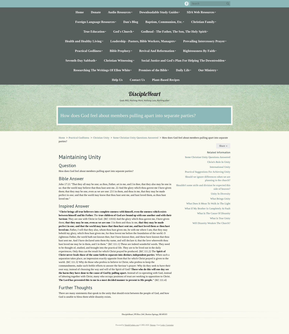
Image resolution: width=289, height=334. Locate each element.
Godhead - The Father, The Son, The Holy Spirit (174, 31)
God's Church (122, 31)
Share (222, 145)
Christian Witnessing (118, 60)
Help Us (117, 80)
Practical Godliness (88, 51)
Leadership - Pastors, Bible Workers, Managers (142, 41)
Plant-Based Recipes (166, 80)
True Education (94, 31)
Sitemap (153, 325)
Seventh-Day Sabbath (80, 60)
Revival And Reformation (156, 51)
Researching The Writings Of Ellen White (101, 70)
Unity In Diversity (220, 193)
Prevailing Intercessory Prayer (204, 41)
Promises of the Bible (153, 70)
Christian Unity (101, 137)
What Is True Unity (220, 218)
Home (80, 12)
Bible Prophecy (120, 51)
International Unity (220, 167)
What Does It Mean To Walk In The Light (208, 203)
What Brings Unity (220, 198)
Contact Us (137, 80)
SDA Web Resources (200, 12)
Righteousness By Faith (199, 51)
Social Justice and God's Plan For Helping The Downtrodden (182, 60)
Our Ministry (207, 70)
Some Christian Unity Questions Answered (135, 137)
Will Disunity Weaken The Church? (211, 223)
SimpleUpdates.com (132, 325)
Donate (96, 12)
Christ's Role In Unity (218, 162)
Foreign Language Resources (95, 22)
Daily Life (183, 70)
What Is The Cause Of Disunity (213, 213)
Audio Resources (119, 12)
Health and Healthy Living (83, 41)
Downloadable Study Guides (158, 12)
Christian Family (203, 22)
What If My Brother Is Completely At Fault (207, 208)
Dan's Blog (130, 22)
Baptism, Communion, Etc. (163, 22)
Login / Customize (167, 325)
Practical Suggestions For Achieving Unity (207, 171)
